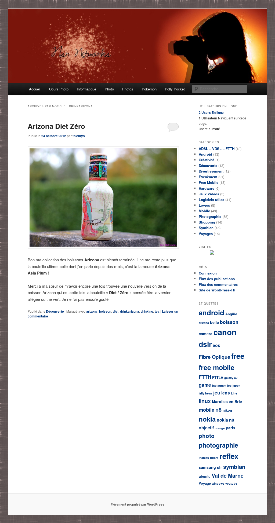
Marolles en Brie (227, 401)
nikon (227, 410)
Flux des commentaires (218, 284)
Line (234, 393)
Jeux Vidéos (209, 193)
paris (230, 427)
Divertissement (211, 171)
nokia (207, 418)
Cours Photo (58, 89)
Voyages (206, 233)
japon (237, 385)
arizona (91, 311)
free (237, 356)
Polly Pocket (175, 89)
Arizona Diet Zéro (56, 126)
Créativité (206, 159)
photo (207, 436)
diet (115, 311)
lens (225, 393)
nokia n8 (225, 420)
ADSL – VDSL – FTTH (216, 148)
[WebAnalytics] (225, 253)
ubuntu (205, 476)
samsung (207, 467)
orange (220, 428)
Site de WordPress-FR (217, 289)
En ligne (211, 112)
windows (218, 483)
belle (214, 322)
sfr (219, 467)
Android (205, 154)
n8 (218, 409)
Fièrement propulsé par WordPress (137, 504)
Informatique (86, 89)
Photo (109, 89)
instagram (219, 385)
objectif (206, 428)
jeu (216, 392)
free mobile (216, 367)
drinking (147, 311)
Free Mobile (208, 182)
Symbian (206, 227)
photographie (218, 445)
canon (225, 332)
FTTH (205, 377)
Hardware (206, 188)
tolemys (79, 135)
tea (157, 311)
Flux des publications (217, 278)
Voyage (205, 483)
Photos (127, 89)
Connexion (208, 273)
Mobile (204, 210)
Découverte (55, 311)
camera (205, 333)
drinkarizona (129, 311)
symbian (234, 466)
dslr (205, 344)
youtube (231, 483)
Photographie (210, 216)
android (211, 312)
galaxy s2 (230, 378)
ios (229, 385)
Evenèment (208, 176)
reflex (229, 456)
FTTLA (217, 377)
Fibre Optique (214, 356)
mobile (206, 409)
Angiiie (231, 314)
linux (205, 401)
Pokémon (149, 89)
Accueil (35, 89)
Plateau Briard (209, 458)
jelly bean (205, 393)
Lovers (204, 205)
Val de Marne (228, 475)
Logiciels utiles (211, 199)
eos (216, 345)
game (205, 385)
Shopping (207, 222)
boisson (105, 311)
